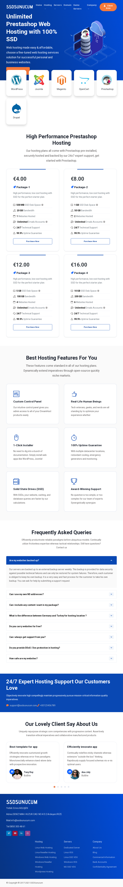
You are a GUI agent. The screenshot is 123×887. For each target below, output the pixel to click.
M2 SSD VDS (70, 867)
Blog (95, 852)
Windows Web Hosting (46, 857)
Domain (67, 5)
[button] (54, 787)
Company (92, 5)
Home (39, 5)
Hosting (48, 5)
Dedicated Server (72, 847)
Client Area (109, 7)
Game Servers (77, 7)
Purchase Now (32, 241)
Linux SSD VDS (71, 857)
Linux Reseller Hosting (45, 852)
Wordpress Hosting (44, 871)
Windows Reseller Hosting (43, 864)
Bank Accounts (100, 862)
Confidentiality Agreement (105, 867)
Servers (58, 5)
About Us (97, 847)
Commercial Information (104, 857)
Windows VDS (70, 862)
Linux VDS (68, 852)
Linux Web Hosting (44, 847)
